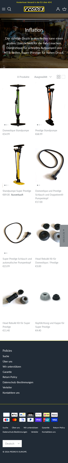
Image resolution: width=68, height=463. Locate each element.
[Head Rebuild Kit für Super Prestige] (18, 297)
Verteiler (7, 387)
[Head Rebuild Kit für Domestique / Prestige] (50, 233)
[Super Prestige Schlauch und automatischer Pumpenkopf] (18, 233)
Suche (6, 356)
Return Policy (10, 376)
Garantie (7, 371)
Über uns (7, 361)
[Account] (57, 9)
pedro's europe (18, 451)
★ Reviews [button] (63, 235)
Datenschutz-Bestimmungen (18, 382)
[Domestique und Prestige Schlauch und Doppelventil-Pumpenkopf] (50, 165)
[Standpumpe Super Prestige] (18, 165)
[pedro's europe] (34, 9)
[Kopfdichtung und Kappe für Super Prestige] (50, 297)
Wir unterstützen (12, 366)
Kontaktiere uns (11, 392)
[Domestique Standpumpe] (18, 104)
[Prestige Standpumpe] (50, 104)
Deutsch (9, 443)
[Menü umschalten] (3, 9)
